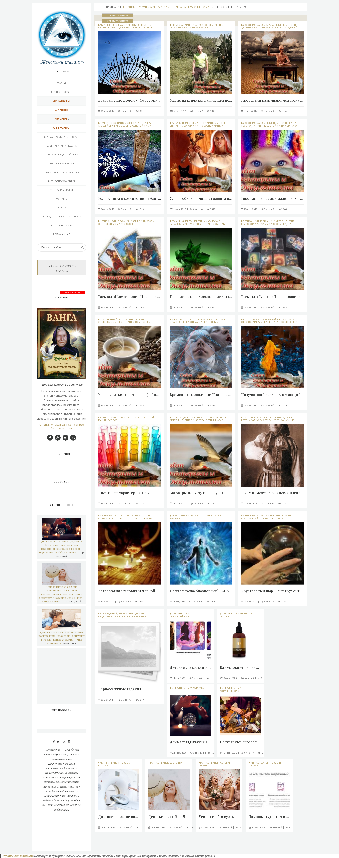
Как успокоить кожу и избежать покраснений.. (240, 667)
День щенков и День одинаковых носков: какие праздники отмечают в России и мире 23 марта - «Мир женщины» (61, 638)
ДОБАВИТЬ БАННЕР (117, 15)
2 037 (212, 307)
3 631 (141, 111)
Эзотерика (197, 688)
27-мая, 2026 (208, 827)
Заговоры (128, 224)
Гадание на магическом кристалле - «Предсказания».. (201, 296)
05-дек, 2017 (107, 111)
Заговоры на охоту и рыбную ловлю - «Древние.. (201, 492)
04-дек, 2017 (250, 111)
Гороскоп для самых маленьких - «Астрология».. (272, 198)
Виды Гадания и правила (62, 145)
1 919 (141, 209)
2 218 (284, 503)
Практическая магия (195, 27)
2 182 (212, 503)
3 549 (141, 699)
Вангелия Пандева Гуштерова (61, 385)
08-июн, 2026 (108, 827)
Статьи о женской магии (136, 125)
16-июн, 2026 (229, 752)
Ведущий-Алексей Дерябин (282, 123)
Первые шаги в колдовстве (133, 322)
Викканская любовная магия (61, 172)
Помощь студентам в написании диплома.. (269, 816)
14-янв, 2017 (107, 307)
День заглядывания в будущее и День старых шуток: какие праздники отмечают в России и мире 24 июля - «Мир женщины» (60, 547)
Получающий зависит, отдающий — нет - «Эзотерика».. (272, 394)
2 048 (284, 209)
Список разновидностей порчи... (61, 154)
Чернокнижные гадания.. (120, 689)
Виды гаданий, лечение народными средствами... (180, 6)
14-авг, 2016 (107, 601)
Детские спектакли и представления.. (190, 667)
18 (240, 827)
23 (290, 827)
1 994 (212, 601)
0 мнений (126, 111)
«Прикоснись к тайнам (17, 856)
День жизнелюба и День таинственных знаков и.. (168, 816)
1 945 (284, 307)
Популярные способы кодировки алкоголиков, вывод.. (240, 742)
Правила (62, 207)
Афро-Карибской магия (62, 181)
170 (212, 752)
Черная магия (218, 417)
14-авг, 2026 (178, 678)
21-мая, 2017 (179, 209)
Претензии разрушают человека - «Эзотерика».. (272, 100)
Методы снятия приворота (128, 27)
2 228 (212, 405)
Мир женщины (180, 613)
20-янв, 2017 (250, 209)
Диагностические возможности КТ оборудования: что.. (118, 816)
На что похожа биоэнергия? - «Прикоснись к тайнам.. (201, 591)
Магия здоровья (204, 25)
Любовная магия (182, 25)
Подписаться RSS (61, 225)
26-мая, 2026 (258, 827)
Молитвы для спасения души (190, 417)
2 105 (141, 307)
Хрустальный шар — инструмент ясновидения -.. (272, 591)
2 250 (140, 601)
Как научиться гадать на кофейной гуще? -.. (129, 394)
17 (262, 752)
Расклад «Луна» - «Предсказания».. (271, 296)
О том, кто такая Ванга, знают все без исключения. (61, 426)
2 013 (141, 503)
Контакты (61, 198)
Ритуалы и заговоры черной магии (193, 123)
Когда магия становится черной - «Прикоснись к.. (129, 591)
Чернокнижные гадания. (115, 221)
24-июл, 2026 (179, 752)
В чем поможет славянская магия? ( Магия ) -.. (272, 492)
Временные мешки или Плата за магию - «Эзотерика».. (201, 394)
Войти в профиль (60, 92)
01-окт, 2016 (250, 503)
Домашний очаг (180, 616)
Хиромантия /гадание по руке (62, 137)
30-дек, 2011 (107, 699)
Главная (62, 83)
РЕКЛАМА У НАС (61, 234)
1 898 (212, 111)
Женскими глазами (135, 6)
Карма (269, 25)
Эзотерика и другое (62, 190)
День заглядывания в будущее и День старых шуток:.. (190, 742)
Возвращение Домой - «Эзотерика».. (129, 100)
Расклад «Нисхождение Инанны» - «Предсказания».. (129, 296)
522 (191, 827)
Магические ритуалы (278, 515)
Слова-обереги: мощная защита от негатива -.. (201, 198)
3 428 (213, 209)
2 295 (141, 405)
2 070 (284, 405)
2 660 (283, 601)
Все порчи (133, 123)
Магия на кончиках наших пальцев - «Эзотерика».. (201, 100)
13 (140, 827)
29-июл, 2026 (229, 678)
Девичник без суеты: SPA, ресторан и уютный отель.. (219, 816)
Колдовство (264, 417)
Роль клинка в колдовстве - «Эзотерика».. (129, 198)
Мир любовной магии (113, 25)
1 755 (284, 111)
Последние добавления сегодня (62, 216)
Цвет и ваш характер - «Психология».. (129, 492)
